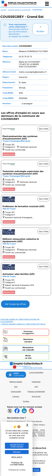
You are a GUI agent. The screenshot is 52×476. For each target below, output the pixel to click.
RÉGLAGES (16, 457)
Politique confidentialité (36, 391)
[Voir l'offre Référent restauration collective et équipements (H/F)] (26, 244)
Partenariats (36, 382)
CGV (36, 387)
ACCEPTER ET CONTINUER (17, 445)
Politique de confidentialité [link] (17, 463)
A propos (15, 396)
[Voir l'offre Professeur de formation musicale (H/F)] (26, 210)
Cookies (26, 401)
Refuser (17, 452)
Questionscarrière (28, 340)
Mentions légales (16, 382)
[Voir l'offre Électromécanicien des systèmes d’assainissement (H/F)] (26, 141)
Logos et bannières (36, 372)
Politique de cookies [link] (17, 470)
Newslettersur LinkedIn (28, 348)
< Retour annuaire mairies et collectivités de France (22, 324)
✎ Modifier (40, 29)
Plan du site (36, 396)
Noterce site (28, 356)
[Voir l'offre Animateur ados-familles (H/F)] (26, 279)
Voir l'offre (43, 129)
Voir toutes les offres (15, 304)
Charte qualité (16, 391)
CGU (16, 387)
